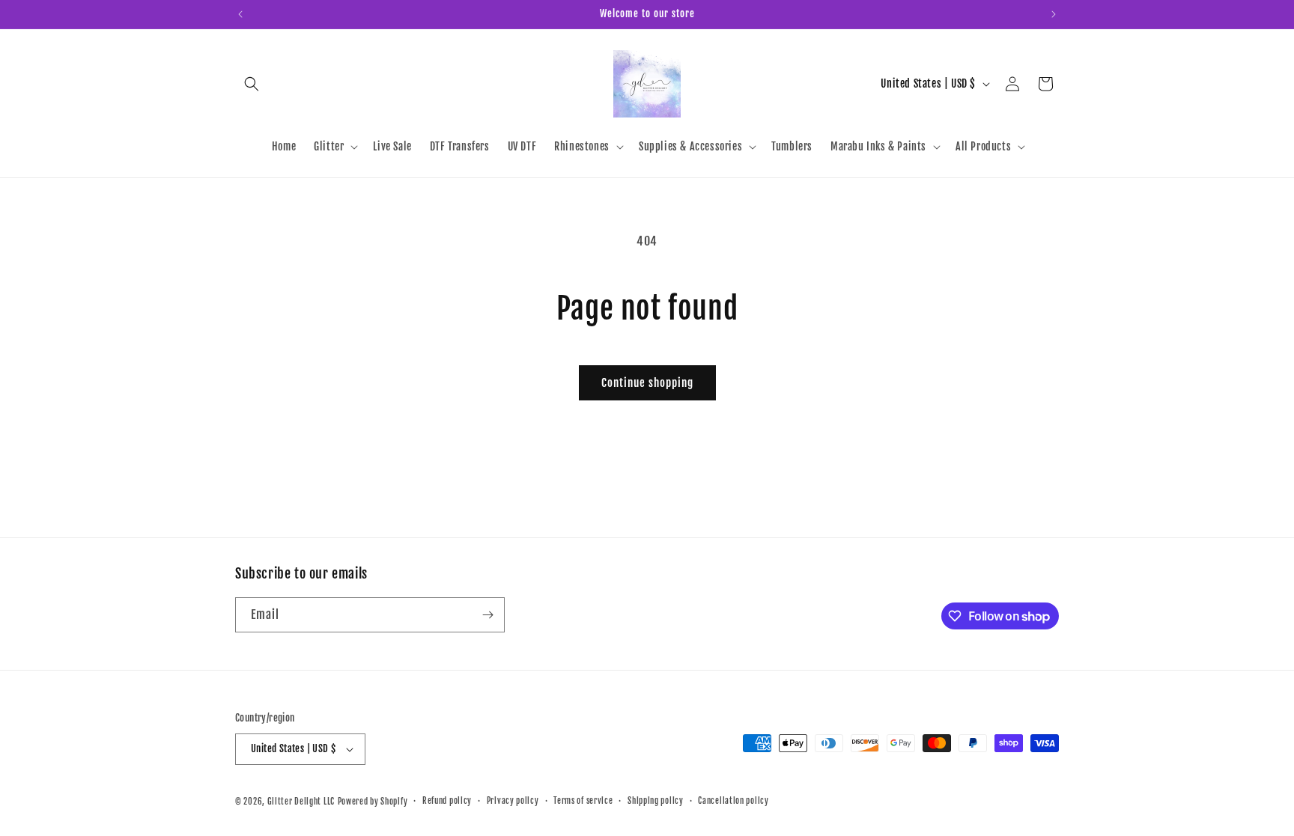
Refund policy (447, 801)
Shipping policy (656, 801)
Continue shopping (647, 383)
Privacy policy (513, 801)
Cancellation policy (733, 801)
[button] (251, 83)
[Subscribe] (487, 614)
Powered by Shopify (373, 801)
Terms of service (583, 801)
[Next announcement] (1053, 14)
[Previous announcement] (240, 14)
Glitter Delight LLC (301, 801)
